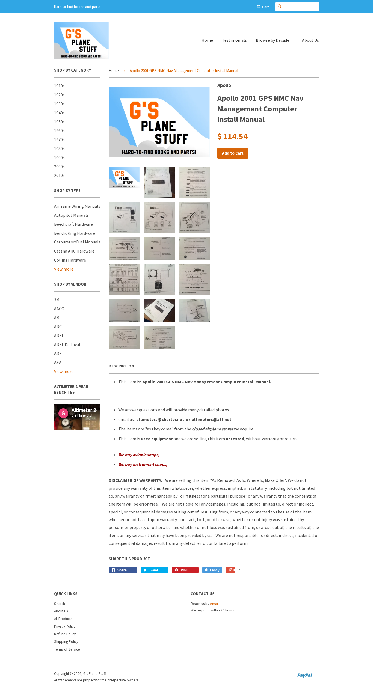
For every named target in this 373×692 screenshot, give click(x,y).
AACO (59, 308)
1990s (59, 157)
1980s (59, 148)
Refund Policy (65, 634)
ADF (57, 353)
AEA (57, 362)
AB (56, 317)
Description (121, 366)
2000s (59, 166)
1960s (59, 130)
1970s (59, 139)
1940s (59, 112)
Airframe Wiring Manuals (77, 206)
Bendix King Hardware (74, 233)
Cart (265, 6)
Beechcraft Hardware (73, 224)
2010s (59, 175)
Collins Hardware (70, 260)
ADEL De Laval (67, 344)
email (214, 603)
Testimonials (234, 40)
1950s (59, 121)
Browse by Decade (273, 40)
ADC (58, 326)
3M (57, 299)
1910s (59, 85)
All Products (63, 618)
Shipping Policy (66, 641)
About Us (310, 40)
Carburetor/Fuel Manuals (77, 242)
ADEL (59, 335)
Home (207, 40)
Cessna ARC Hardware (74, 251)
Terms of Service (67, 649)
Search (59, 603)
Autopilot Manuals (71, 215)
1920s (59, 94)
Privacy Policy (64, 626)
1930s (59, 103)
